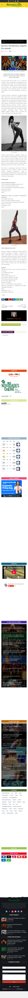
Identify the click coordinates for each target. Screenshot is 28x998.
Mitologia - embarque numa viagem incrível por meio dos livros (14, 782)
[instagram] (13, 1)
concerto (11, 795)
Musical (15, 808)
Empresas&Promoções (6, 799)
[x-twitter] (11, 1)
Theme (24, 989)
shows (11, 810)
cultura (9, 41)
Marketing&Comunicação (6, 806)
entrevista (14, 799)
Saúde (3, 810)
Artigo (16, 793)
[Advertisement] (14, 23)
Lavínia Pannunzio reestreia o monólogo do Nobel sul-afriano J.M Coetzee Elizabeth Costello (14, 628)
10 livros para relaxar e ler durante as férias (13, 751)
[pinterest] (15, 1)
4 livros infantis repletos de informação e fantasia (12, 766)
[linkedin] (3, 860)
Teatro (15, 810)
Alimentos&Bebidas (5, 793)
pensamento (20, 808)
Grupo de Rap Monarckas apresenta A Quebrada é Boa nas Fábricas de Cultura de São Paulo (14, 651)
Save (10, 300)
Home (10, 986)
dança (21, 795)
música (10, 808)
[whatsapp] (9, 860)
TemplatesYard (13, 989)
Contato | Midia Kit (16, 986)
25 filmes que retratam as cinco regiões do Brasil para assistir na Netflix (14, 643)
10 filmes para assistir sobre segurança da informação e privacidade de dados (12, 735)
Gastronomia (4, 804)
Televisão (20, 810)
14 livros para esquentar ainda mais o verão (13, 775)
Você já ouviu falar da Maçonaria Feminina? (13, 668)
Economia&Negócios (13, 797)
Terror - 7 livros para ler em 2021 (10, 743)
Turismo (3, 813)
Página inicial (4, 41)
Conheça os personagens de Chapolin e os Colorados (16, 919)
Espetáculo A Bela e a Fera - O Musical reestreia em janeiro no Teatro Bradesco (13, 759)
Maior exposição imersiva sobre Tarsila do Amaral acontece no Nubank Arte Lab (12, 683)
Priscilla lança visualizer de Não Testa (11, 676)
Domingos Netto (6, 51)
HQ (13, 804)
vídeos (16, 813)
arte (12, 793)
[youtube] (18, 1)
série (7, 810)
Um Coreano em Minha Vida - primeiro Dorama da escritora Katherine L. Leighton (17, 931)
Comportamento (5, 795)
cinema (20, 793)
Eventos (19, 799)
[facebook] (9, 1)
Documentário (4, 797)
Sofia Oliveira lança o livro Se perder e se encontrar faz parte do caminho (12, 659)
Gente (10, 804)
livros (17, 804)
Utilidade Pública (10, 813)
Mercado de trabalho (17, 806)
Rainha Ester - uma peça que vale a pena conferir (12, 727)
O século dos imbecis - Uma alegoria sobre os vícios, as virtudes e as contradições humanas (13, 635)
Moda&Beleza (4, 808)
